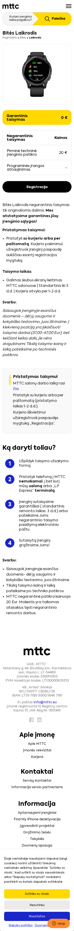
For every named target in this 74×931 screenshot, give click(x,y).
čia (15, 389)
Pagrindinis (9, 38)
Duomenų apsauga (37, 845)
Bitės (23, 38)
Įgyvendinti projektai (37, 826)
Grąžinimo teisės (37, 832)
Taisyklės (37, 839)
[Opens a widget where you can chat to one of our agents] (58, 924)
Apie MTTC (37, 744)
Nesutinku (37, 905)
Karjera (37, 757)
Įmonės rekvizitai (37, 750)
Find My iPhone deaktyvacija (37, 819)
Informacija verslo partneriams (37, 787)
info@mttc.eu (45, 702)
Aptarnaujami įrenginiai (37, 813)
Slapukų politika (20, 925)
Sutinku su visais (37, 893)
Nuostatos (37, 916)
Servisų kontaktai (37, 780)
